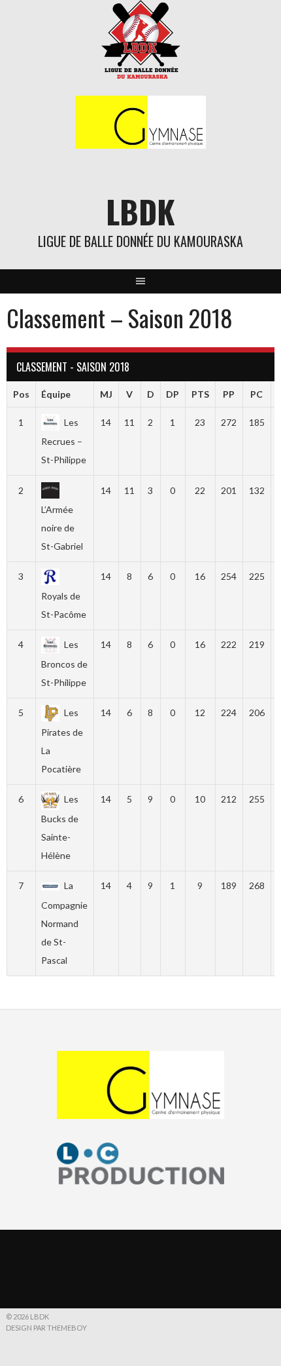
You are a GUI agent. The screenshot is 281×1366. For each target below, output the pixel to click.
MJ (106, 394)
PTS (200, 394)
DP (172, 394)
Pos (21, 394)
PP (229, 394)
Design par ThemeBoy (46, 1327)
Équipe (56, 394)
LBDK (140, 211)
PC (256, 394)
